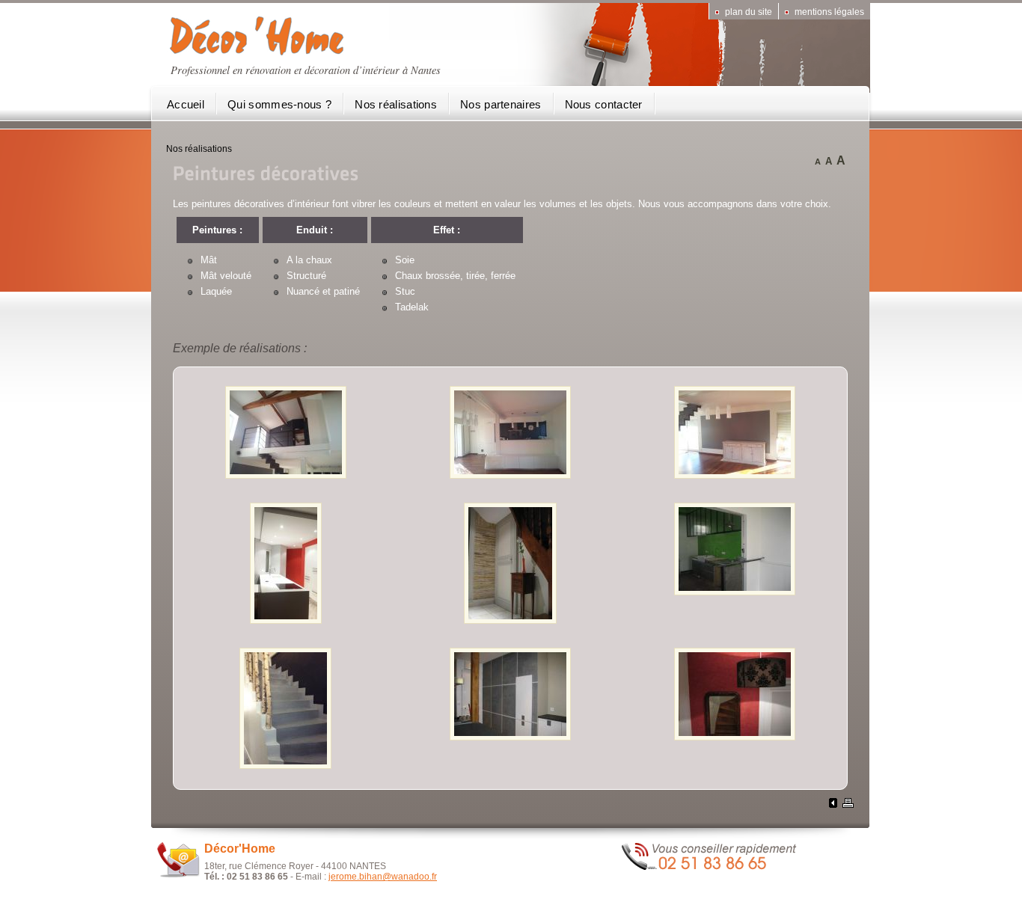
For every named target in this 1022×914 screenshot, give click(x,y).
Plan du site (748, 12)
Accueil (185, 104)
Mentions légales (829, 12)
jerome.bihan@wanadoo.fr (382, 876)
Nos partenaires (501, 104)
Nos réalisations (396, 104)
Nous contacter (604, 104)
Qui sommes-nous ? (279, 104)
